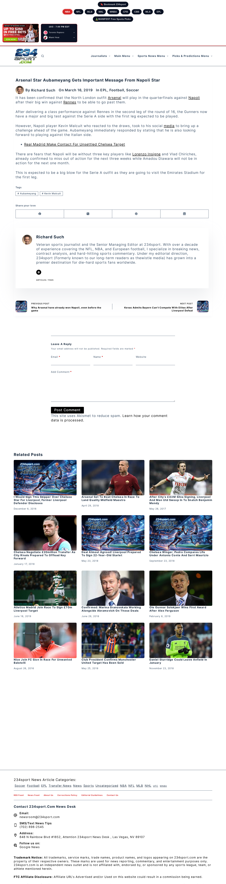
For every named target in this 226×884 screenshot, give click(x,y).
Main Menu (122, 56)
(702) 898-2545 (32, 827)
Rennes (69, 102)
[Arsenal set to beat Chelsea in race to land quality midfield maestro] (113, 477)
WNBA (113, 11)
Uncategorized (106, 785)
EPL (159, 11)
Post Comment (67, 410)
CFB (125, 11)
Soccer (132, 90)
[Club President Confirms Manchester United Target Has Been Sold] (113, 640)
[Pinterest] (136, 214)
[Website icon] (38, 272)
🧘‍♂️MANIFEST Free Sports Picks (113, 19)
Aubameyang (27, 193)
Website (141, 356)
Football (116, 90)
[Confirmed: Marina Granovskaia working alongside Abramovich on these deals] (113, 588)
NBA (67, 11)
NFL (78, 11)
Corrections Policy (67, 795)
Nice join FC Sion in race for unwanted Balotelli (43, 661)
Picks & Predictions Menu (190, 56)
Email (55, 356)
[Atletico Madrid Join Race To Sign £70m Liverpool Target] (45, 588)
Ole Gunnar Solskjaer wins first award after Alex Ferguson (177, 609)
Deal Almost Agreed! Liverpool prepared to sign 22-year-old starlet (111, 553)
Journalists (99, 56)
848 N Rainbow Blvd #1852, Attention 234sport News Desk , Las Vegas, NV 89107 (82, 837)
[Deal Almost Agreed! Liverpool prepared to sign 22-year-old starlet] (113, 533)
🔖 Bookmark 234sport (113, 4)
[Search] (42, 56)
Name (98, 356)
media (169, 126)
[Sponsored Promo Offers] (20, 33)
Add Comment (61, 371)
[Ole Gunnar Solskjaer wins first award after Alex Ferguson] (180, 588)
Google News (30, 847)
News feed (34, 795)
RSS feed (19, 795)
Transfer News (60, 785)
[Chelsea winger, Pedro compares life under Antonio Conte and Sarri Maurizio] (180, 533)
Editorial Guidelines (92, 795)
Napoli (194, 98)
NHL (101, 11)
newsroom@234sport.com (40, 817)
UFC (155, 786)
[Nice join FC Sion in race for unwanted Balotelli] (45, 640)
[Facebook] (40, 214)
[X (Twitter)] (88, 214)
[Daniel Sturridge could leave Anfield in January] (180, 640)
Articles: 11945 (45, 280)
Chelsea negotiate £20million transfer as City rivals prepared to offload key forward (44, 555)
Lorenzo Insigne (146, 154)
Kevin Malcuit (51, 193)
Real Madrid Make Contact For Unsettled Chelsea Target (74, 144)
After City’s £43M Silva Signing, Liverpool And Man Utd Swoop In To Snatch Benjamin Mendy (180, 500)
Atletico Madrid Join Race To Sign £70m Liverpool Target (43, 609)
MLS (147, 11)
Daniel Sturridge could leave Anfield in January (178, 661)
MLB (89, 11)
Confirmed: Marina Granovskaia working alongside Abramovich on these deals (111, 609)
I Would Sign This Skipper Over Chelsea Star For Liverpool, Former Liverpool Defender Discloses (43, 500)
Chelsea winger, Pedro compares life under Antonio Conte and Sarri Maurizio (179, 553)
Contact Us (112, 795)
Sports (88, 785)
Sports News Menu (151, 56)
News (77, 785)
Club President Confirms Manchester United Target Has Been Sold (109, 661)
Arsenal (114, 98)
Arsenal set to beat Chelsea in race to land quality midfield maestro (110, 498)
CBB (136, 11)
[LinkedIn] (184, 214)
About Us (48, 795)
